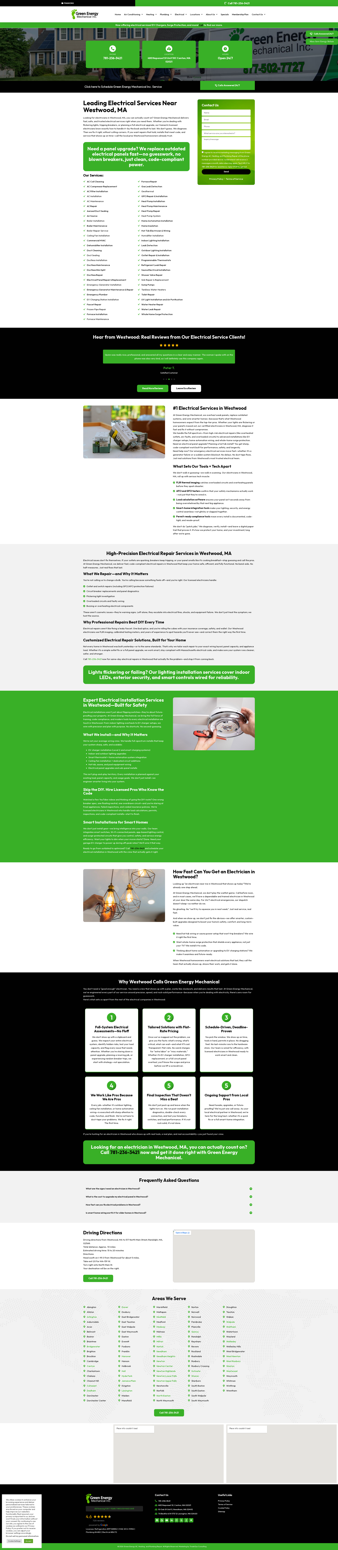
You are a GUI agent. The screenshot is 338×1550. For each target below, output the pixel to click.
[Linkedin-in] (172, 1520)
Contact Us (257, 14)
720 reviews (98, 1520)
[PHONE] (112, 48)
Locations (195, 14)
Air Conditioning (132, 14)
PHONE (113, 54)
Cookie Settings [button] (14, 1541)
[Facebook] (157, 1520)
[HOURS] (225, 48)
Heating (150, 14)
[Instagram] (176, 1520)
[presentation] (163, 379)
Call (201, 25)
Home (118, 14)
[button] (169, 1188)
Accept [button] (28, 1541)
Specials (225, 14)
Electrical (179, 14)
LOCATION (168, 54)
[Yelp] (181, 1520)
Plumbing (164, 14)
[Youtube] (167, 1520)
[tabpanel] (169, 359)
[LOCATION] (169, 48)
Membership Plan (240, 14)
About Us (210, 14)
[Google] (162, 1520)
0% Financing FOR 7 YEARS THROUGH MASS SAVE (114, 1509)
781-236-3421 (112, 58)
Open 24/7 (225, 58)
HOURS (225, 54)
